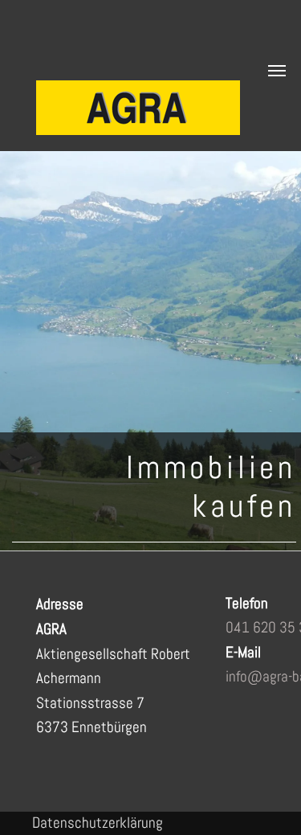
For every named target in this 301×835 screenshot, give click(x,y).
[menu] (277, 71)
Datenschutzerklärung (97, 822)
